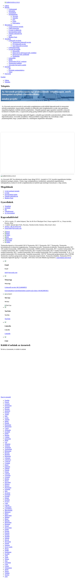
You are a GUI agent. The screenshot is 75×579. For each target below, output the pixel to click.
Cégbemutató (13, 9)
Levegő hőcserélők (14, 49)
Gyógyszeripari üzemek (16, 26)
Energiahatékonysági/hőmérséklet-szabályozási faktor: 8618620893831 (27, 290)
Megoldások (8, 25)
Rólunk (7, 7)
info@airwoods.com (11, 272)
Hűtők (10, 60)
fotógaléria (12, 11)
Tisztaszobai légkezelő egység (21, 42)
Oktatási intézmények (15, 33)
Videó (10, 72)
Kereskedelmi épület (15, 32)
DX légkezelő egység (19, 44)
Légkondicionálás (14, 47)
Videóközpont (9, 211)
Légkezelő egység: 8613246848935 (16, 287)
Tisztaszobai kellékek (15, 63)
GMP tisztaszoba (14, 28)
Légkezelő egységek (15, 40)
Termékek (8, 39)
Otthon (7, 5)
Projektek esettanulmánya (16, 70)
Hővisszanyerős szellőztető (20, 54)
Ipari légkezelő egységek (20, 46)
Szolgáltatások (13, 14)
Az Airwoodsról (10, 213)
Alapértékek (12, 12)
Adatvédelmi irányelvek (63, 257)
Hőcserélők (16, 51)
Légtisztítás (12, 58)
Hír (10, 68)
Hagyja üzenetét (6, 397)
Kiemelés (7, 67)
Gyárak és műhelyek (15, 30)
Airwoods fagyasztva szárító (17, 65)
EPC (13, 19)
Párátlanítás (16, 56)
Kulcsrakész (16, 23)
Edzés (14, 21)
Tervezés (15, 16)
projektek (7, 208)
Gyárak (7, 193)
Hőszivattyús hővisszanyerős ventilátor (24, 53)
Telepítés (15, 18)
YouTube (7, 319)
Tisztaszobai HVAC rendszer (17, 61)
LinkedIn (7, 333)
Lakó (10, 35)
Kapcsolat (8, 74)
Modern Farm (13, 37)
